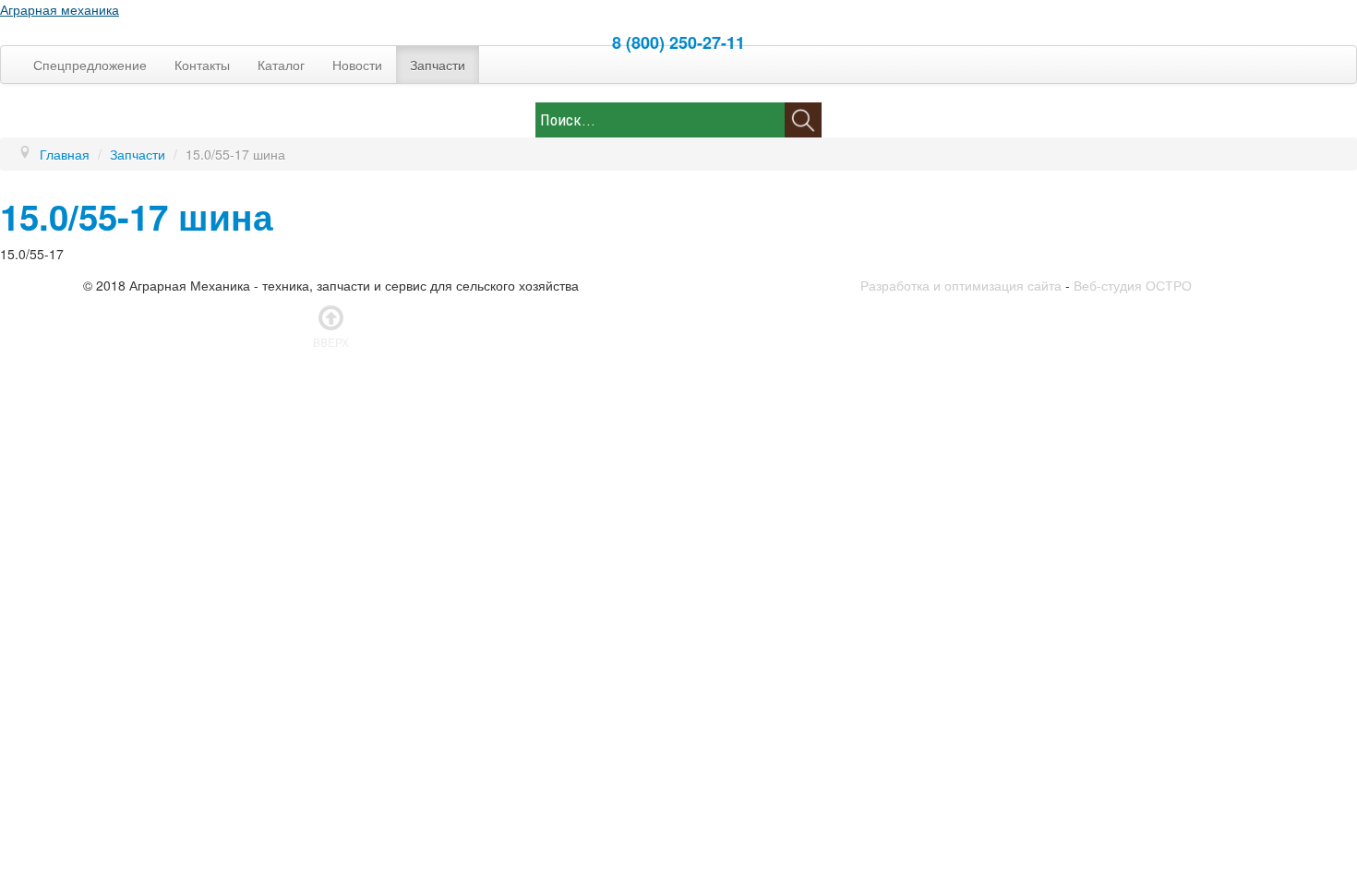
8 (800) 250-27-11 (678, 42)
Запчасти (437, 64)
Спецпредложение (90, 64)
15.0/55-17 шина (136, 216)
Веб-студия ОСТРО (1133, 285)
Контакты (202, 64)
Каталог (281, 64)
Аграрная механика (59, 9)
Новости (357, 64)
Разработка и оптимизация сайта (961, 285)
